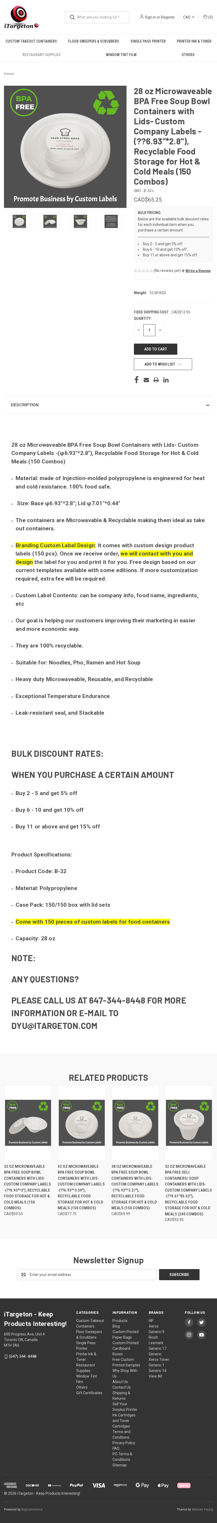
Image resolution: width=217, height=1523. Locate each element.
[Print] (156, 380)
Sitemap (119, 1465)
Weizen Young (202, 1509)
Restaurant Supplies (41, 55)
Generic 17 (157, 1348)
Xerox (154, 1326)
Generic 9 (156, 1332)
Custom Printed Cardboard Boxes (125, 1348)
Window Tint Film (121, 55)
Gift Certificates (89, 1393)
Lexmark (156, 1343)
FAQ (115, 1448)
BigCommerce (32, 1509)
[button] (196, 271)
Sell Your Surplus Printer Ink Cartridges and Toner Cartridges (124, 1415)
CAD (187, 17)
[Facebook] (136, 380)
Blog (116, 1326)
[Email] (146, 380)
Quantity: (143, 318)
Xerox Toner (159, 1359)
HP (151, 1321)
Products (120, 1321)
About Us (120, 1382)
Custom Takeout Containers (31, 41)
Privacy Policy (123, 1443)
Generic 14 (157, 1371)
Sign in (150, 17)
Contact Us (121, 1387)
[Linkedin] (166, 380)
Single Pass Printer (148, 41)
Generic (155, 1354)
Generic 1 (156, 1365)
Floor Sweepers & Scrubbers (93, 41)
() (210, 17)
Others (188, 55)
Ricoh (153, 1337)
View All (155, 1376)
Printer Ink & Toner (194, 41)
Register (168, 17)
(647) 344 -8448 (23, 1356)
